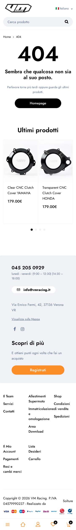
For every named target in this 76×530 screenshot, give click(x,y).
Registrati (38, 370)
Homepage (38, 103)
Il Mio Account (9, 449)
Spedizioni (61, 416)
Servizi (8, 403)
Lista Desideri (34, 449)
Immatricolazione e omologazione (38, 413)
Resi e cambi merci (12, 469)
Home (7, 37)
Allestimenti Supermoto (37, 399)
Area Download (35, 429)
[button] (32, 230)
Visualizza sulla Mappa (26, 319)
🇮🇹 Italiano (62, 8)
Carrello (34, 459)
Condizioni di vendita (62, 406)
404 (18, 37)
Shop (57, 396)
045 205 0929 (28, 267)
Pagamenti (11, 459)
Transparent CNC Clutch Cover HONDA (54, 193)
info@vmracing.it (36, 289)
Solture (68, 501)
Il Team (8, 396)
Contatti (8, 411)
